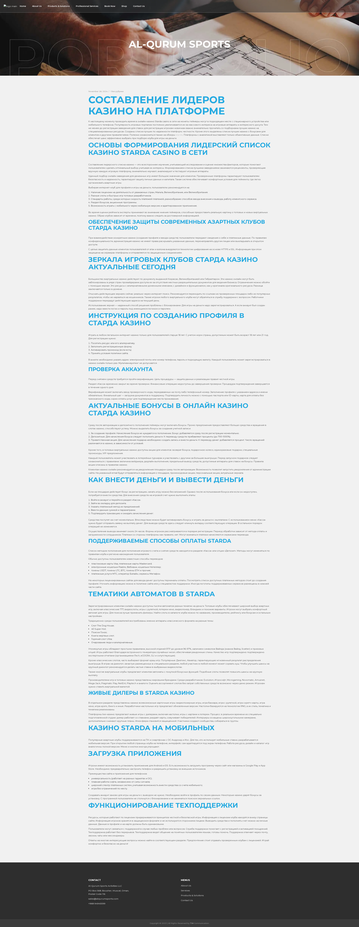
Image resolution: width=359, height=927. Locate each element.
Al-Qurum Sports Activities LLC (105, 886)
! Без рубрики (117, 91)
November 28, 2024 (98, 91)
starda (179, 135)
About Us (186, 885)
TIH (192, 923)
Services (185, 890)
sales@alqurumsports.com (103, 898)
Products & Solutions (192, 895)
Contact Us (187, 900)
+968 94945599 (96, 903)
